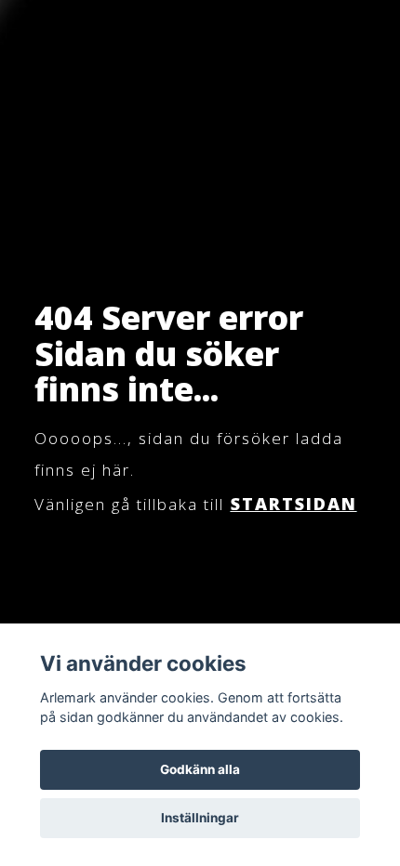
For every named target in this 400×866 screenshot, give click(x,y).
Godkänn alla (200, 769)
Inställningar (200, 817)
